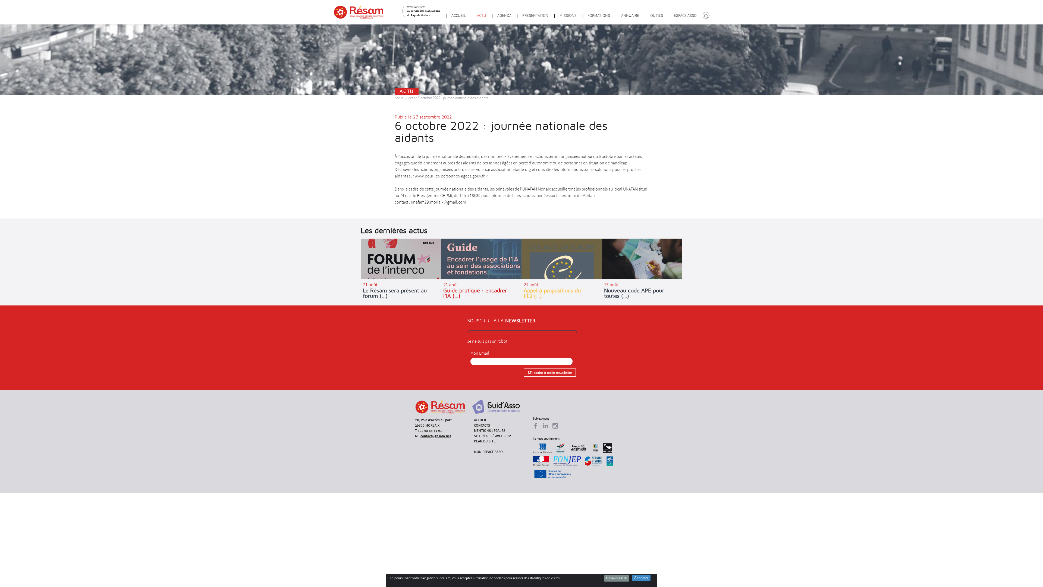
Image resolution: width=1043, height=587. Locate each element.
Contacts (482, 425)
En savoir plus (616, 578)
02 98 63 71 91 (431, 430)
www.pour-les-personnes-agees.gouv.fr (450, 176)
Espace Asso (685, 15)
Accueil (458, 15)
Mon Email (479, 353)
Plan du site (484, 441)
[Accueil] (359, 12)
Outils (656, 15)
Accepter (641, 578)
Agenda (504, 15)
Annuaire (630, 15)
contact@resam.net (435, 436)
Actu (481, 15)
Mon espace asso (488, 451)
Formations (599, 15)
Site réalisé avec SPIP (492, 436)
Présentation (535, 15)
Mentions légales (489, 430)
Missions (568, 15)
